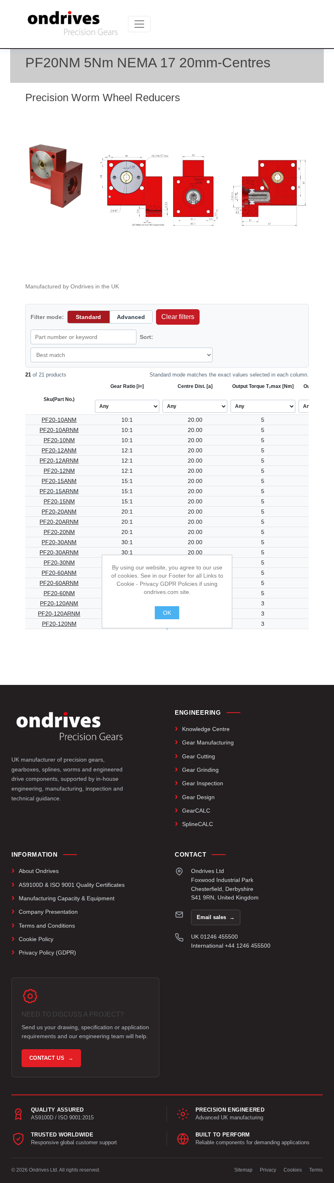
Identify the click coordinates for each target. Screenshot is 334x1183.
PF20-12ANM (59, 450)
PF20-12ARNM (59, 460)
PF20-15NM (59, 501)
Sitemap (243, 1170)
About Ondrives (39, 871)
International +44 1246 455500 (230, 945)
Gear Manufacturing (208, 742)
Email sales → (216, 917)
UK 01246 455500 (214, 936)
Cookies (292, 1170)
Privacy (268, 1170)
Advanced (131, 317)
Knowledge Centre (206, 729)
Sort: (146, 337)
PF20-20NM (59, 532)
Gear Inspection (202, 783)
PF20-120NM (59, 623)
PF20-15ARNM (59, 491)
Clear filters (177, 316)
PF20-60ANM (59, 572)
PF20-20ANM (59, 511)
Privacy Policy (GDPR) (47, 952)
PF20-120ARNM (59, 613)
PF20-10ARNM (59, 430)
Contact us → (51, 1058)
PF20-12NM (59, 470)
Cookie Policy (36, 939)
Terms (316, 1170)
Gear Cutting (198, 756)
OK (167, 612)
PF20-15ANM (59, 481)
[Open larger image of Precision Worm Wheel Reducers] (57, 175)
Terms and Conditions (47, 925)
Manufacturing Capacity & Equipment (66, 898)
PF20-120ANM (59, 603)
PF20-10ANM (59, 419)
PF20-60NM (59, 593)
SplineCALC (197, 824)
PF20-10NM (59, 440)
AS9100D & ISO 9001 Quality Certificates (72, 885)
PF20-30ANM (59, 542)
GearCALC (196, 810)
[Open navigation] (139, 24)
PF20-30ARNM (59, 552)
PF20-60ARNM (59, 583)
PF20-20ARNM (59, 521)
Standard (88, 317)
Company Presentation (48, 911)
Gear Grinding (200, 770)
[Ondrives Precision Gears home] (69, 726)
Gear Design (198, 797)
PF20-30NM (59, 562)
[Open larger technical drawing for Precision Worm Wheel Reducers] (204, 190)
